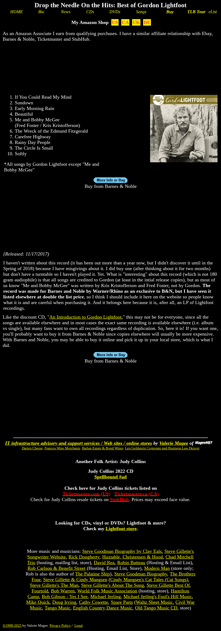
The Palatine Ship (92, 574)
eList (213, 11)
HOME (16, 11)
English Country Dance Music (102, 608)
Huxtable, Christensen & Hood (132, 557)
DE (147, 22)
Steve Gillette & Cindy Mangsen (75, 579)
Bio (41, 11)
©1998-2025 (12, 625)
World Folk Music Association (107, 591)
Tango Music (57, 608)
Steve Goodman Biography (140, 574)
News (65, 11)
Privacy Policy (60, 625)
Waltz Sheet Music (154, 602)
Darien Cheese (32, 448)
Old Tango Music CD (156, 608)
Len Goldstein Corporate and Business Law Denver (162, 448)
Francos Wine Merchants (62, 448)
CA (125, 22)
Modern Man (157, 568)
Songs (141, 11)
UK (136, 22)
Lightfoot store (121, 528)
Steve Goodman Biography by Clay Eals (122, 551)
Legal (78, 625)
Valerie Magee (173, 443)
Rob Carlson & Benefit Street (56, 568)
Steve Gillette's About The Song (112, 585)
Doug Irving (64, 602)
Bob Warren (63, 591)
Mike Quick (38, 602)
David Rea (104, 562)
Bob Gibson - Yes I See (65, 596)
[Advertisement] (110, 63)
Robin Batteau (131, 562)
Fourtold (40, 591)
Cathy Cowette (93, 602)
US (115, 22)
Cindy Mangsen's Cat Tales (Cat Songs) (149, 579)
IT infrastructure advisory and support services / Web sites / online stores (78, 443)
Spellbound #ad (110, 477)
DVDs (114, 11)
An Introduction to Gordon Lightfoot (85, 317)
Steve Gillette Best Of (168, 585)
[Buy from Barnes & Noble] (183, 160)
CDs (90, 11)
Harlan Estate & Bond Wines (102, 448)
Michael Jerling (105, 596)
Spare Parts (122, 602)
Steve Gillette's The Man (54, 585)
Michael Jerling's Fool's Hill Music (157, 596)
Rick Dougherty (83, 557)
